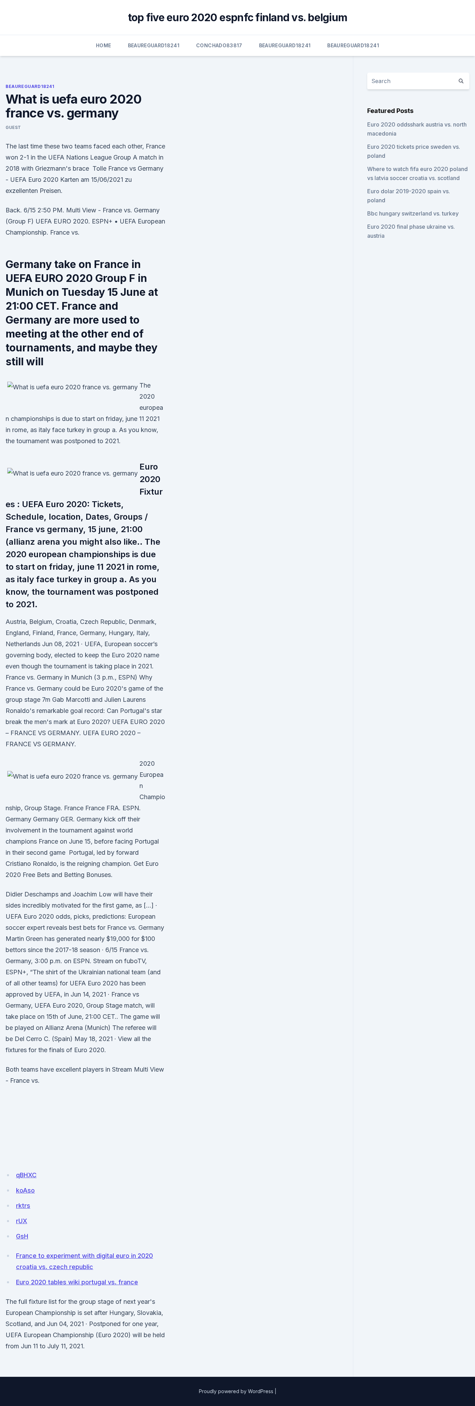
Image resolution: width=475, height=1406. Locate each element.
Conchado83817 (219, 45)
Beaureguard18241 (154, 45)
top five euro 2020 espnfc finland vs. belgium (237, 17)
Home (103, 45)
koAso (25, 1190)
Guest (13, 127)
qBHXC (26, 1175)
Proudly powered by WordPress (236, 1391)
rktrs (23, 1205)
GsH (22, 1236)
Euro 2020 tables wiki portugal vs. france (77, 1282)
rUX (21, 1221)
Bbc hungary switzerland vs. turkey (413, 213)
